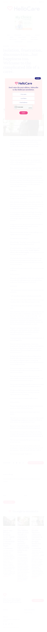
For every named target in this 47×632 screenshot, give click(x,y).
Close (37, 78)
